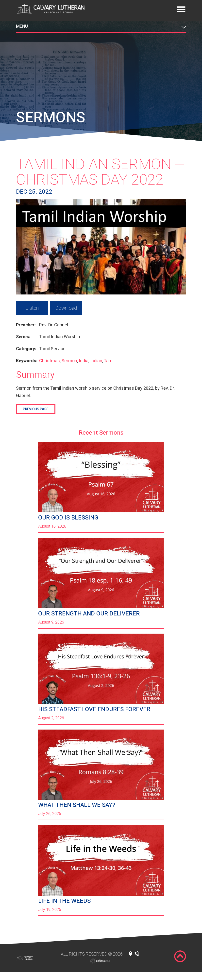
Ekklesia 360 (100, 961)
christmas (49, 361)
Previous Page (36, 409)
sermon (69, 361)
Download (66, 308)
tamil (109, 361)
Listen (32, 308)
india (83, 361)
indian (96, 361)
